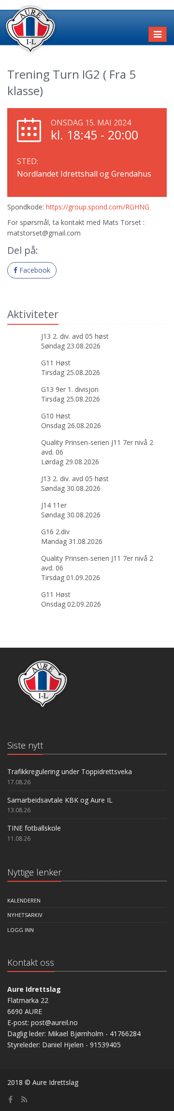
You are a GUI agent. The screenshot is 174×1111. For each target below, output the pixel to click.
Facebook (33, 270)
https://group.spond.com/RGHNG (97, 206)
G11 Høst (56, 362)
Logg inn (20, 929)
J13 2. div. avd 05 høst (75, 336)
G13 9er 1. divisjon (70, 389)
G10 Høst (56, 415)
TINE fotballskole (34, 828)
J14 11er (54, 505)
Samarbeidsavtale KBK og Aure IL (60, 800)
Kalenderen (24, 900)
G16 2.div (55, 531)
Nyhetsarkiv (25, 914)
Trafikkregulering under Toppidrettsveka (69, 771)
